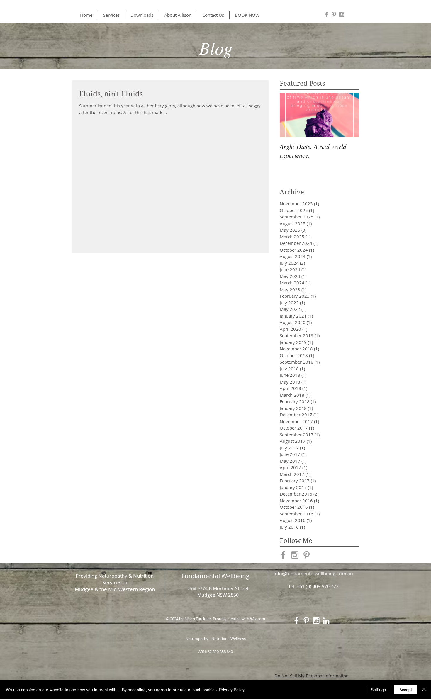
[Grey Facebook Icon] (326, 14)
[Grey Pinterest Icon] (333, 14)
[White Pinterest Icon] (306, 620)
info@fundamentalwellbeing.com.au (313, 573)
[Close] (423, 689)
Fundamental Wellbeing (215, 576)
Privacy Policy (232, 690)
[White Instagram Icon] (316, 620)
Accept (405, 690)
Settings (378, 690)
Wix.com (257, 618)
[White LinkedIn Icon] (326, 620)
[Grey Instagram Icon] (341, 14)
